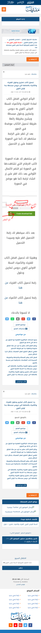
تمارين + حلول (8, 524)
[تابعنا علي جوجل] (20, 625)
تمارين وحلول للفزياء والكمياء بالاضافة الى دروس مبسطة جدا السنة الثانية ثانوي (22, 367)
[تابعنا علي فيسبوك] (30, 625)
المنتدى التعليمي (14, 39)
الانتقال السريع (20, 558)
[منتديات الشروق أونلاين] (32, 12)
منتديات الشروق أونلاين (29, 39)
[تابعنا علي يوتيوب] (15, 625)
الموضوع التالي (15, 533)
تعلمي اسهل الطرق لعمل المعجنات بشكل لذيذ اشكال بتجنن (21, 353)
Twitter (9, 507)
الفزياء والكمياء (19, 524)
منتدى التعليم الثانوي (30, 42)
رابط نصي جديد (33, 595)
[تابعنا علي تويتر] (25, 625)
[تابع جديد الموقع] (11, 625)
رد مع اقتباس (21, 381)
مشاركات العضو (19, 328)
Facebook (8, 511)
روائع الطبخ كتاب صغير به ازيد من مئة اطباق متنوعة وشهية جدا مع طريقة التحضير (22, 347)
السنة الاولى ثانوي (31, 524)
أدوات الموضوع (9, 65)
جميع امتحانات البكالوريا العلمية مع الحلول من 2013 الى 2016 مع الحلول (21, 341)
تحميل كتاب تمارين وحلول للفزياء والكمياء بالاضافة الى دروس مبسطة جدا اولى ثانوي (22, 373)
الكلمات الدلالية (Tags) (29, 519)
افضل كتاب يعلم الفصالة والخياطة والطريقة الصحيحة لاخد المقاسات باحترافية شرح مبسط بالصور (21, 360)
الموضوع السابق (25, 533)
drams (34, 74)
